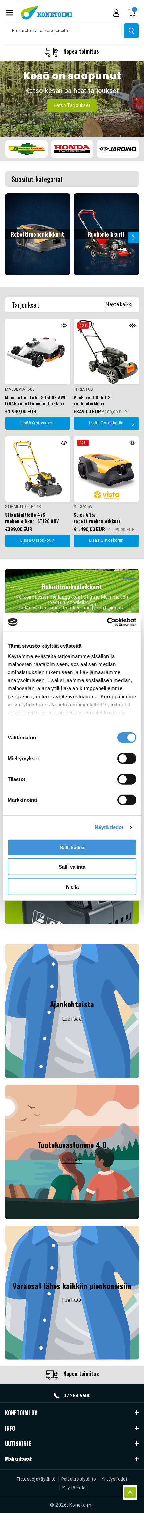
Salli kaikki (72, 847)
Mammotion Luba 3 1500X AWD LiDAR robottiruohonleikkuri (36, 400)
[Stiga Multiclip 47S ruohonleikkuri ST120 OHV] (37, 469)
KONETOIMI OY (21, 1413)
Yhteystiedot (114, 1479)
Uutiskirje (18, 1444)
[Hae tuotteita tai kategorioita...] (131, 30)
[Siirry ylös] (130, 1492)
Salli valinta (72, 867)
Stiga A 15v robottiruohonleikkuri (97, 518)
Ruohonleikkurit (106, 234)
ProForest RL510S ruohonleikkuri (92, 400)
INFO (10, 1428)
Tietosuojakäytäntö (36, 1479)
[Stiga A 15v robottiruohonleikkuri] (106, 469)
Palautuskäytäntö (78, 1479)
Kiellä (72, 886)
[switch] (126, 758)
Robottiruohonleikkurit (37, 234)
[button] (9, 12)
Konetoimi (81, 1505)
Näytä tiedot (109, 827)
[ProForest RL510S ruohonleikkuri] (106, 351)
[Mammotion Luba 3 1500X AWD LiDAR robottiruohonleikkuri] (37, 351)
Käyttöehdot (74, 1487)
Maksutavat (18, 1459)
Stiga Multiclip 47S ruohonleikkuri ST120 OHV (32, 518)
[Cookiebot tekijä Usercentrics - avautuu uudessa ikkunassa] (107, 622)
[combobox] (63, 30)
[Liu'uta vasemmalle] (10, 237)
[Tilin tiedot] (116, 13)
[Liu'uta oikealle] (133, 237)
